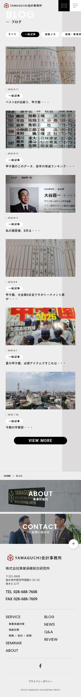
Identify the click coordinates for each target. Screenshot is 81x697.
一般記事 (30, 34)
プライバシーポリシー (40, 681)
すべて (12, 34)
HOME (7, 476)
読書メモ (50, 34)
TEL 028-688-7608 (21, 592)
